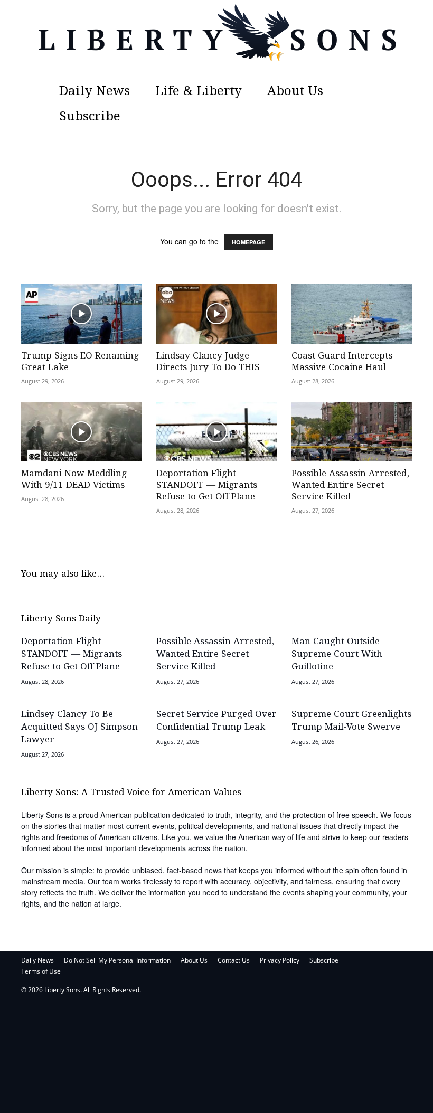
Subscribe (89, 117)
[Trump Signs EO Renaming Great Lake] (81, 314)
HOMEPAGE (248, 242)
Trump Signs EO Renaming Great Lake (80, 362)
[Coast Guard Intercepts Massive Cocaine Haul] (351, 314)
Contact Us (234, 960)
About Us (295, 91)
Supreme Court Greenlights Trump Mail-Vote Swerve (351, 721)
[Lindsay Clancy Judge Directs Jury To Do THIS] (216, 314)
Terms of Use (41, 971)
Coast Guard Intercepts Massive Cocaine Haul (341, 362)
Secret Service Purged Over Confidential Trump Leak (216, 721)
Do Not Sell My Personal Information (117, 960)
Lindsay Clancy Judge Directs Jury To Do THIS (208, 362)
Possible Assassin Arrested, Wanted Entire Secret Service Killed (350, 485)
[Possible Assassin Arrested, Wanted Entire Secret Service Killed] (351, 432)
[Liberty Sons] (216, 39)
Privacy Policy (279, 960)
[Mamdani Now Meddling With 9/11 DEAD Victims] (81, 432)
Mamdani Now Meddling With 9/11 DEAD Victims (74, 479)
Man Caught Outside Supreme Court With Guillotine (336, 654)
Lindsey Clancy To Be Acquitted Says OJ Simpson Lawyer (79, 727)
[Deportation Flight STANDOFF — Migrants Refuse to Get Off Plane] (216, 432)
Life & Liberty (198, 91)
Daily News (94, 91)
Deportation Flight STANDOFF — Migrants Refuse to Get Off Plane (206, 485)
